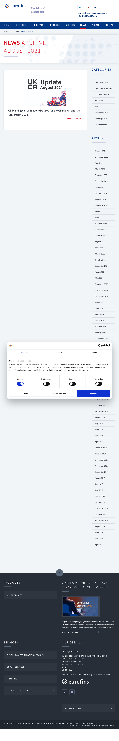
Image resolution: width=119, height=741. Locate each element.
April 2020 (99, 314)
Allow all (93, 393)
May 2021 (99, 278)
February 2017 (101, 502)
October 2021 (101, 260)
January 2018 (100, 454)
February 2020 (101, 326)
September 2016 (101, 520)
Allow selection (59, 393)
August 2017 (100, 478)
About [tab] (94, 353)
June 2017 (99, 490)
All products (14, 595)
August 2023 (100, 211)
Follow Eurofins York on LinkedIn (64, 692)
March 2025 (100, 169)
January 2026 (100, 151)
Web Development (108, 725)
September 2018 (101, 411)
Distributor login (91, 725)
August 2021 (100, 272)
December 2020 (101, 284)
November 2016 (101, 508)
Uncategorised (101, 125)
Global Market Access (19, 690)
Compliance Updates (103, 88)
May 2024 (99, 187)
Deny (25, 393)
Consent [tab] (24, 353)
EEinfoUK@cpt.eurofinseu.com (92, 13)
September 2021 (101, 266)
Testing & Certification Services (25, 655)
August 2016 (100, 526)
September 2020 (101, 296)
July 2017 (99, 484)
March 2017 (100, 496)
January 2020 (100, 332)
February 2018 (101, 448)
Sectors (70, 25)
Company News (101, 82)
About (95, 25)
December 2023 (101, 205)
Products (54, 25)
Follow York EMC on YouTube (87, 7)
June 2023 (99, 217)
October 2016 (101, 514)
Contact (110, 25)
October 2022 (101, 235)
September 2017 (101, 472)
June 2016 (99, 532)
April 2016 (99, 544)
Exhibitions (99, 100)
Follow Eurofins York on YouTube (72, 692)
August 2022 (100, 242)
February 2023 (101, 223)
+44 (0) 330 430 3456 (87, 16)
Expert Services (15, 667)
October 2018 (101, 405)
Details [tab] (59, 353)
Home (7, 25)
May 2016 (99, 538)
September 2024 (101, 181)
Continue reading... (74, 118)
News (83, 25)
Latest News (15, 32)
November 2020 (101, 290)
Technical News (101, 112)
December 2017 (101, 460)
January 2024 (100, 199)
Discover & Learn (102, 94)
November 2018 (101, 399)
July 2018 (99, 423)
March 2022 (100, 254)
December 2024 (101, 175)
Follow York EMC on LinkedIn (80, 7)
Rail (96, 106)
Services (21, 25)
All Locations (73, 708)
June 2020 (99, 302)
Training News (101, 118)
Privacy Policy (75, 725)
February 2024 (101, 193)
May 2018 (99, 435)
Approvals (37, 25)
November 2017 (101, 466)
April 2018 (99, 441)
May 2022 (99, 248)
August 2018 (100, 417)
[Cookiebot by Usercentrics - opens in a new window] (100, 346)
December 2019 (101, 338)
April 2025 (99, 163)
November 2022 (101, 229)
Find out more (70, 632)
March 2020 (100, 320)
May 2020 (99, 308)
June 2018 (99, 429)
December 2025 (101, 157)
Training (12, 679)
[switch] (46, 384)
